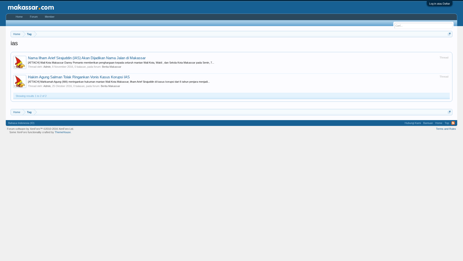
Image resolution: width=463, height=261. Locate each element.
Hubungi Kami (413, 123)
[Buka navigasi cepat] (449, 34)
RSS (453, 123)
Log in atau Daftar (439, 3)
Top (447, 123)
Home (19, 16)
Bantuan (428, 123)
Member (49, 16)
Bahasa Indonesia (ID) (21, 123)
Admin (47, 66)
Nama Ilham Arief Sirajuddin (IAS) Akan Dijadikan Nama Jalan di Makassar (87, 58)
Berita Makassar (111, 66)
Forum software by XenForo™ (40, 128)
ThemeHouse (63, 132)
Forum (34, 16)
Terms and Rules (446, 128)
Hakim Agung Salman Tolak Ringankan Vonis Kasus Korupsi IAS (79, 77)
